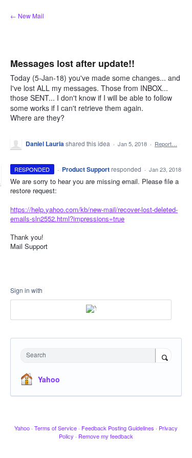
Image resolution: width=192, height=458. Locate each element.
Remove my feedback (105, 436)
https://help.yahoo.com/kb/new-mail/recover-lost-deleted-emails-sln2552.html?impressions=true (94, 213)
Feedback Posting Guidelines (117, 428)
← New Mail (27, 15)
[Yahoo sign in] (91, 310)
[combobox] (90, 355)
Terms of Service (55, 428)
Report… (166, 144)
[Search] (163, 356)
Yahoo (49, 379)
